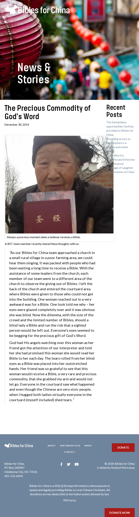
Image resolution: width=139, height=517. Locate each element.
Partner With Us (70, 445)
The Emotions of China (120, 172)
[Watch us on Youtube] (77, 464)
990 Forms (69, 500)
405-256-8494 (13, 476)
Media (88, 445)
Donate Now (119, 512)
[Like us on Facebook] (61, 464)
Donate (123, 447)
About (52, 445)
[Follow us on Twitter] (68, 464)
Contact (69, 452)
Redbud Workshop (123, 467)
